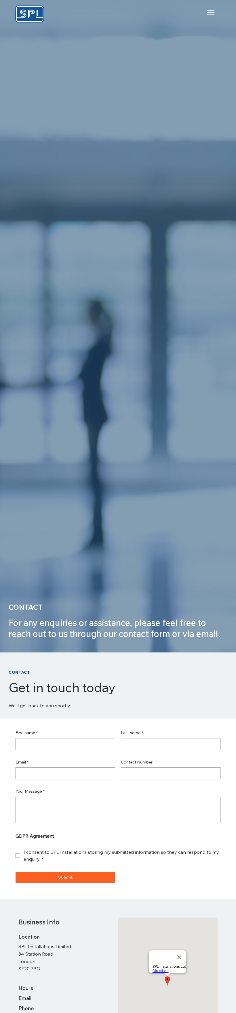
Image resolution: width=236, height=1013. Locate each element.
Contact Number (137, 762)
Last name (132, 732)
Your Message (30, 791)
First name (27, 732)
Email (22, 762)
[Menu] (211, 12)
